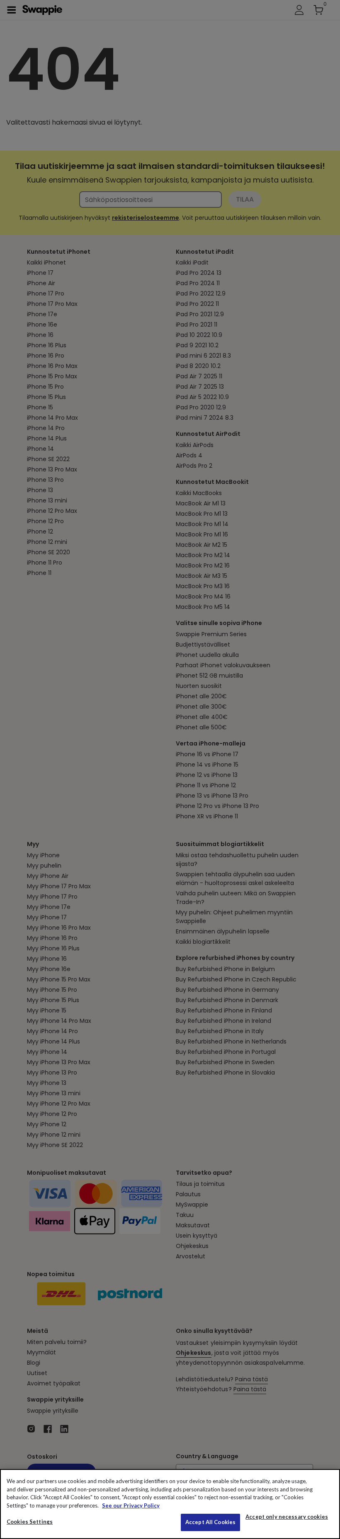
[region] (170, 1504)
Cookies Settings (30, 1521)
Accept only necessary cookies (286, 1517)
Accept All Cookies (210, 1522)
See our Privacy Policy (131, 1505)
